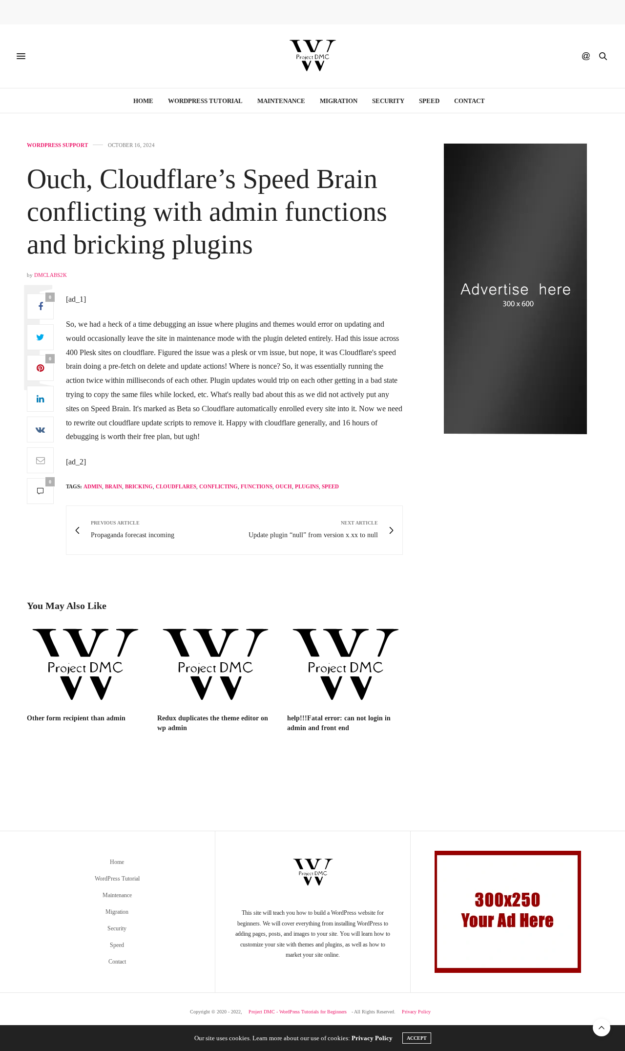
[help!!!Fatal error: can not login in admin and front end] (345, 666)
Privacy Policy (416, 1011)
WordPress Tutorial (205, 101)
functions (256, 486)
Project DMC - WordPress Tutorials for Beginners (298, 1011)
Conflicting (218, 486)
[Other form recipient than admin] (85, 666)
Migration (338, 101)
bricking (139, 486)
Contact (469, 101)
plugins (307, 486)
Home (143, 101)
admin (92, 486)
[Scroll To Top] (601, 1027)
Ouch (283, 486)
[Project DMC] (312, 56)
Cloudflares (176, 486)
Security (388, 101)
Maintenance (281, 101)
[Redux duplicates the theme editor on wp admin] (215, 666)
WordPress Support (57, 145)
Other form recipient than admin (76, 718)
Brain (113, 486)
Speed (429, 101)
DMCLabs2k (50, 275)
